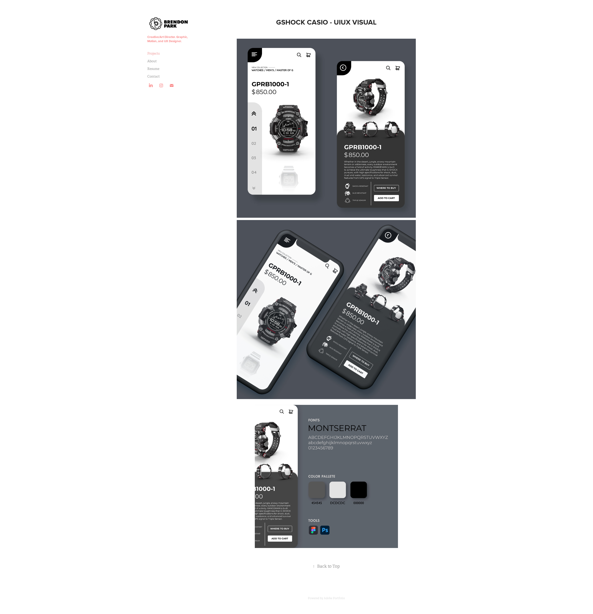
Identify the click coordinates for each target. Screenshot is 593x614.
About (152, 61)
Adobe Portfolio (334, 598)
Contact (153, 76)
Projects (153, 53)
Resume (153, 69)
